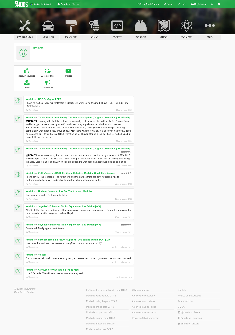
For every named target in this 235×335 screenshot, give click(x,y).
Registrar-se (200, 4)
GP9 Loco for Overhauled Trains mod (58, 269)
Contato (182, 290)
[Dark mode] (212, 4)
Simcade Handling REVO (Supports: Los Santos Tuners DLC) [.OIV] (74, 239)
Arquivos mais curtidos (143, 301)
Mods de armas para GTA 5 (100, 306)
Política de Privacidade (189, 295)
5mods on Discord (189, 323)
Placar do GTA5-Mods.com (145, 317)
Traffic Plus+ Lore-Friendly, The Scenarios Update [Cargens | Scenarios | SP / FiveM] (84, 117)
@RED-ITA (31, 121)
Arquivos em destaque (143, 295)
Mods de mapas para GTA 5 (100, 323)
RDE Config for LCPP (49, 99)
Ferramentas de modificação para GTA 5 (106, 290)
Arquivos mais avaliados (144, 312)
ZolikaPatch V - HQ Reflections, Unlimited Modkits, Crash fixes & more (76, 173)
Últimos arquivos (140, 290)
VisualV (42, 254)
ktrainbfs (38, 48)
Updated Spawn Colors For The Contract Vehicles (65, 191)
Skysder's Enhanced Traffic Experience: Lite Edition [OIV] (69, 206)
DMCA (181, 306)
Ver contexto (33, 110)
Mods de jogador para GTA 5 (100, 317)
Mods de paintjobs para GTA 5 (101, 301)
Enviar (169, 4)
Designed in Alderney (24, 288)
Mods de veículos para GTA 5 (101, 295)
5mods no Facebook (191, 317)
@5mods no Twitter (190, 312)
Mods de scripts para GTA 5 (100, 312)
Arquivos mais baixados (144, 306)
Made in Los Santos (24, 292)
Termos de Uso (185, 301)
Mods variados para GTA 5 (99, 329)
